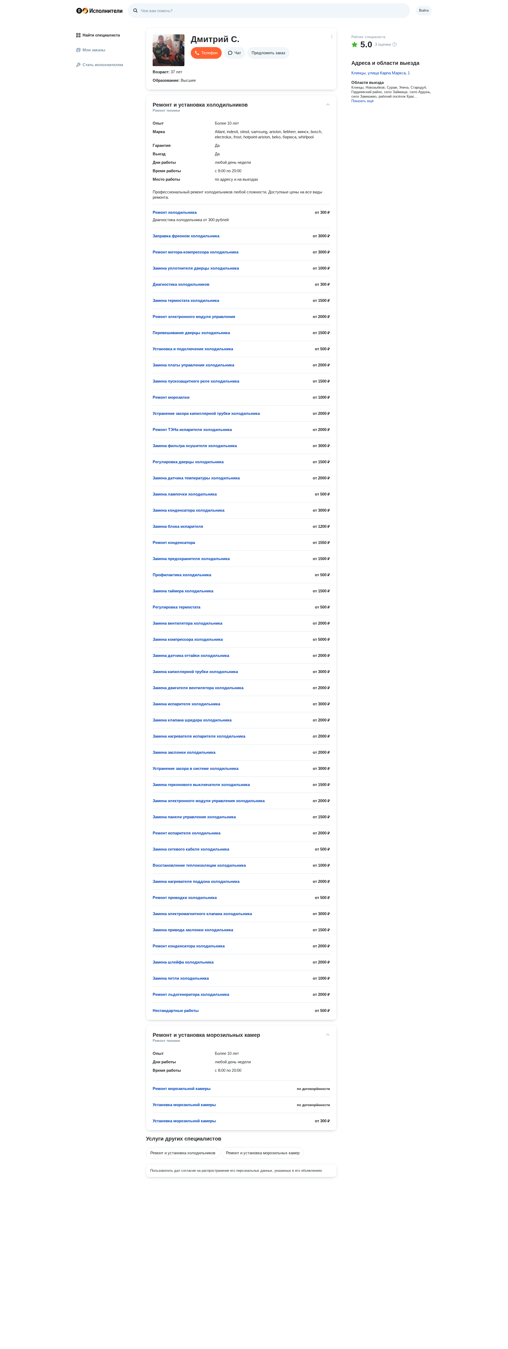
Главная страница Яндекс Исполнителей (99, 11)
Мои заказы (94, 50)
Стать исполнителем (103, 64)
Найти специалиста (101, 35)
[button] (206, 53)
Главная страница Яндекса (79, 11)
